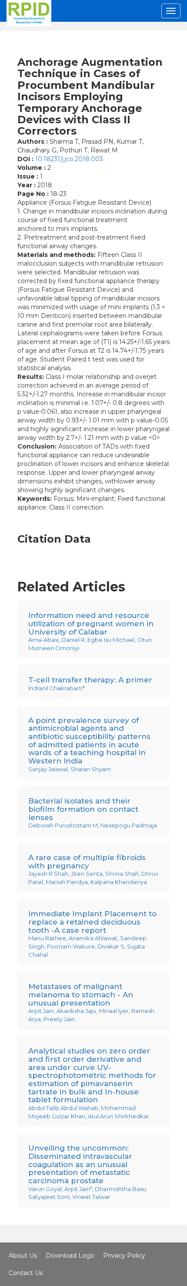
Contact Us (26, 1273)
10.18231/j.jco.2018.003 (69, 159)
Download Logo (70, 1255)
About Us (23, 1255)
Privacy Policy (124, 1255)
